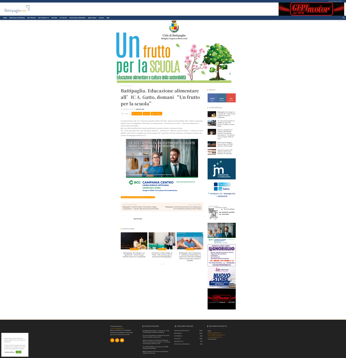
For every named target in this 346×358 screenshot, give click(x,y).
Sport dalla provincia (77, 18)
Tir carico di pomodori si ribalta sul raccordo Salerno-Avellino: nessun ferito (226, 123)
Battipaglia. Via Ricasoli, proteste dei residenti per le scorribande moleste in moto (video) (183, 208)
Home (5, 18)
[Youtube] (122, 340)
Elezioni (54, 18)
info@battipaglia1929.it (214, 333)
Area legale (92, 18)
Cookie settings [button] (9, 352)
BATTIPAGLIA (128, 85)
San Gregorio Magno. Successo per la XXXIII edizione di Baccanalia (225, 144)
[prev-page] (160, 264)
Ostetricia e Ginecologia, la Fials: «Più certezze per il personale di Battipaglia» (162, 255)
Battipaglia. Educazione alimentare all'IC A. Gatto (138, 197)
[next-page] (163, 264)
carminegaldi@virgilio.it (215, 337)
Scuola (101, 18)
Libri (107, 18)
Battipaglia (31, 18)
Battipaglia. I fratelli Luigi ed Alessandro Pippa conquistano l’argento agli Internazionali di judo (141, 208)
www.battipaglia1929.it (117, 328)
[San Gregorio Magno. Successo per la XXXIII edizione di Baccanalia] (212, 144)
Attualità (63, 18)
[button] (344, 18)
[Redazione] (127, 219)
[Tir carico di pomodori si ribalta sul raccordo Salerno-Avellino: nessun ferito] (212, 123)
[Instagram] (117, 340)
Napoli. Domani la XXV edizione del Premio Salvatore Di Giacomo (224, 151)
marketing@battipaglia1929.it (216, 335)
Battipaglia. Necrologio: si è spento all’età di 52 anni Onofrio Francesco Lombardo (134, 255)
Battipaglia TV (43, 18)
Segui (221, 94)
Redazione (140, 109)
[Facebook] (112, 340)
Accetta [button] (18, 352)
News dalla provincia (17, 18)
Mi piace (212, 94)
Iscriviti (231, 94)
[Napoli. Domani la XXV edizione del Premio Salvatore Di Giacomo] (212, 152)
